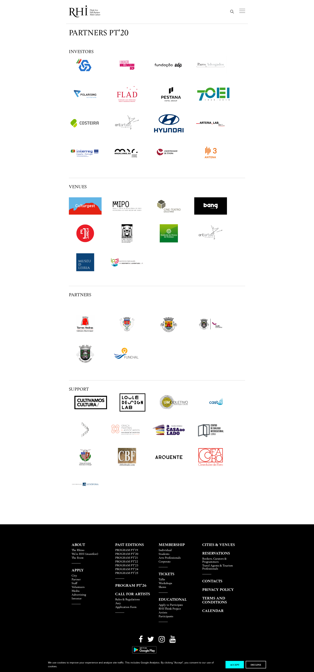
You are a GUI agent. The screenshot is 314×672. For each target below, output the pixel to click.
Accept (234, 664)
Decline (256, 664)
